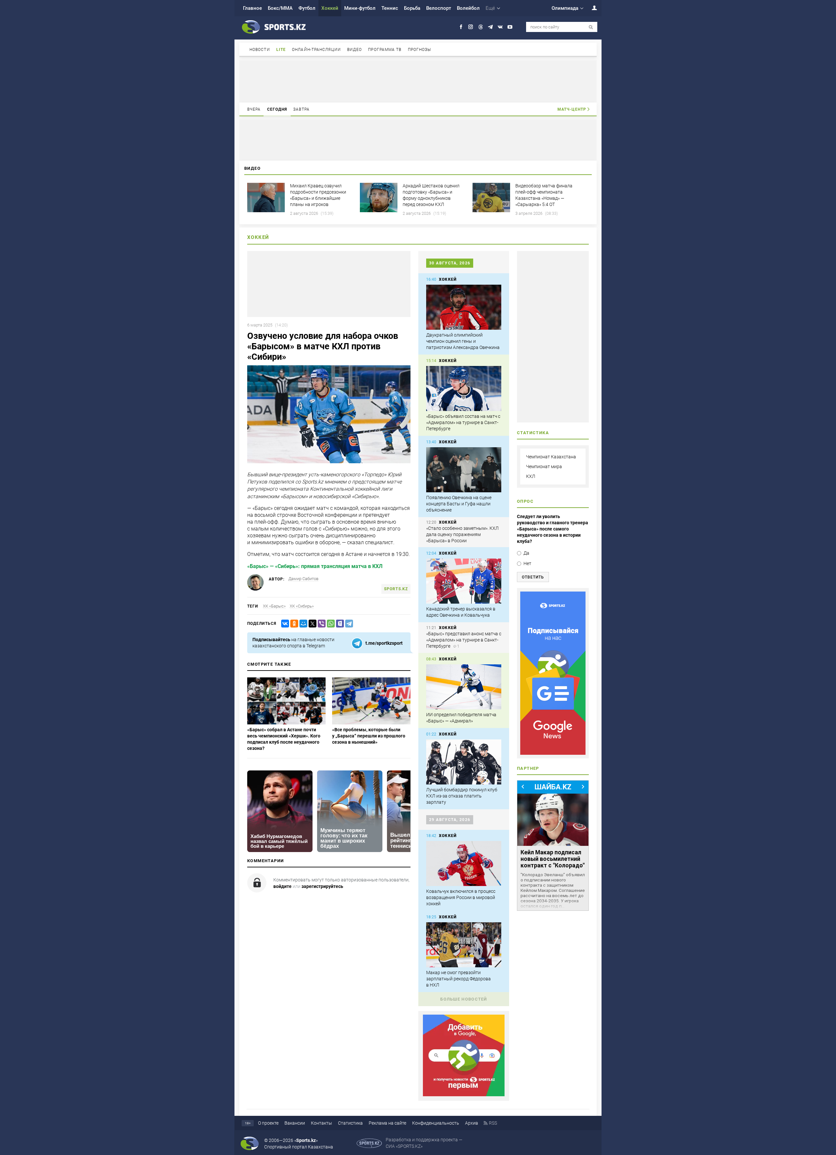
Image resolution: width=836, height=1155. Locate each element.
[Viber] (320, 624)
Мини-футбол (360, 8)
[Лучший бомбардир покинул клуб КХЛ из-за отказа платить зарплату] (463, 761)
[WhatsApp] (329, 624)
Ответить (533, 577)
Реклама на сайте (387, 1123)
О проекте (268, 1123)
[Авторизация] (590, 7)
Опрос (525, 501)
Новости (259, 49)
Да (526, 553)
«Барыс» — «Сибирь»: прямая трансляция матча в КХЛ (314, 566)
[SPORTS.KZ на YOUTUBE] (509, 26)
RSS (493, 1123)
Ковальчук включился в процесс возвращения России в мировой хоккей (460, 897)
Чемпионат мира (544, 466)
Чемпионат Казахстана (551, 456)
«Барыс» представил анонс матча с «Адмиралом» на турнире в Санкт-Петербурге (463, 640)
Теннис (389, 8)
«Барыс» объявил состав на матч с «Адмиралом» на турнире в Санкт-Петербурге (463, 422)
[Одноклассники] (293, 624)
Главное (252, 8)
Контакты (321, 1123)
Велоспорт (438, 8)
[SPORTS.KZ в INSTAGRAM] (470, 26)
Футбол (306, 8)
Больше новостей (463, 999)
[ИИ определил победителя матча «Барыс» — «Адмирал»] (463, 686)
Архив (471, 1123)
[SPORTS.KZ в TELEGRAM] (490, 26)
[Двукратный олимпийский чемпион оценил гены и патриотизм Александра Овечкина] (463, 307)
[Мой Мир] (302, 624)
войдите (282, 886)
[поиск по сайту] (591, 27)
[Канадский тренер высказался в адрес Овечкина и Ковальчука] (463, 581)
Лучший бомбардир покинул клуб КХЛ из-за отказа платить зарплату (461, 796)
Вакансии (294, 1123)
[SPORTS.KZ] (553, 673)
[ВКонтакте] (283, 624)
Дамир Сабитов (303, 578)
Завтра (301, 109)
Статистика (350, 1123)
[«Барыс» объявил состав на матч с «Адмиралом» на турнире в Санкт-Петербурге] (463, 388)
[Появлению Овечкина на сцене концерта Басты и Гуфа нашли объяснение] (463, 469)
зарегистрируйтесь (322, 886)
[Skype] (338, 624)
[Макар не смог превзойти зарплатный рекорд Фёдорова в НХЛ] (463, 944)
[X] (311, 624)
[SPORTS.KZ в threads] (480, 26)
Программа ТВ (384, 49)
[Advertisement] (418, 81)
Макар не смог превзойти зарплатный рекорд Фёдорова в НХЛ (458, 979)
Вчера (254, 109)
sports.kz (396, 589)
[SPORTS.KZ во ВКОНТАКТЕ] (500, 26)
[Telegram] (347, 624)
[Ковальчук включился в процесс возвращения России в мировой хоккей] (463, 863)
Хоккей (329, 8)
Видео (354, 49)
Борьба (412, 8)
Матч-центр (571, 109)
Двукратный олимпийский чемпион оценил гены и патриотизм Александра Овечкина (463, 341)
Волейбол (468, 8)
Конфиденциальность (435, 1123)
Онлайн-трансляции (316, 49)
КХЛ (530, 476)
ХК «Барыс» (274, 606)
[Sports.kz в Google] (464, 1094)
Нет (527, 563)
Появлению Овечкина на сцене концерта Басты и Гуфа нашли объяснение (458, 504)
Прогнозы (419, 49)
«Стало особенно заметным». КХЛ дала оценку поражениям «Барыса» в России (462, 534)
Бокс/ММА (280, 8)
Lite (281, 49)
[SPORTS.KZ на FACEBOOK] (460, 26)
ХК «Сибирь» (302, 606)
